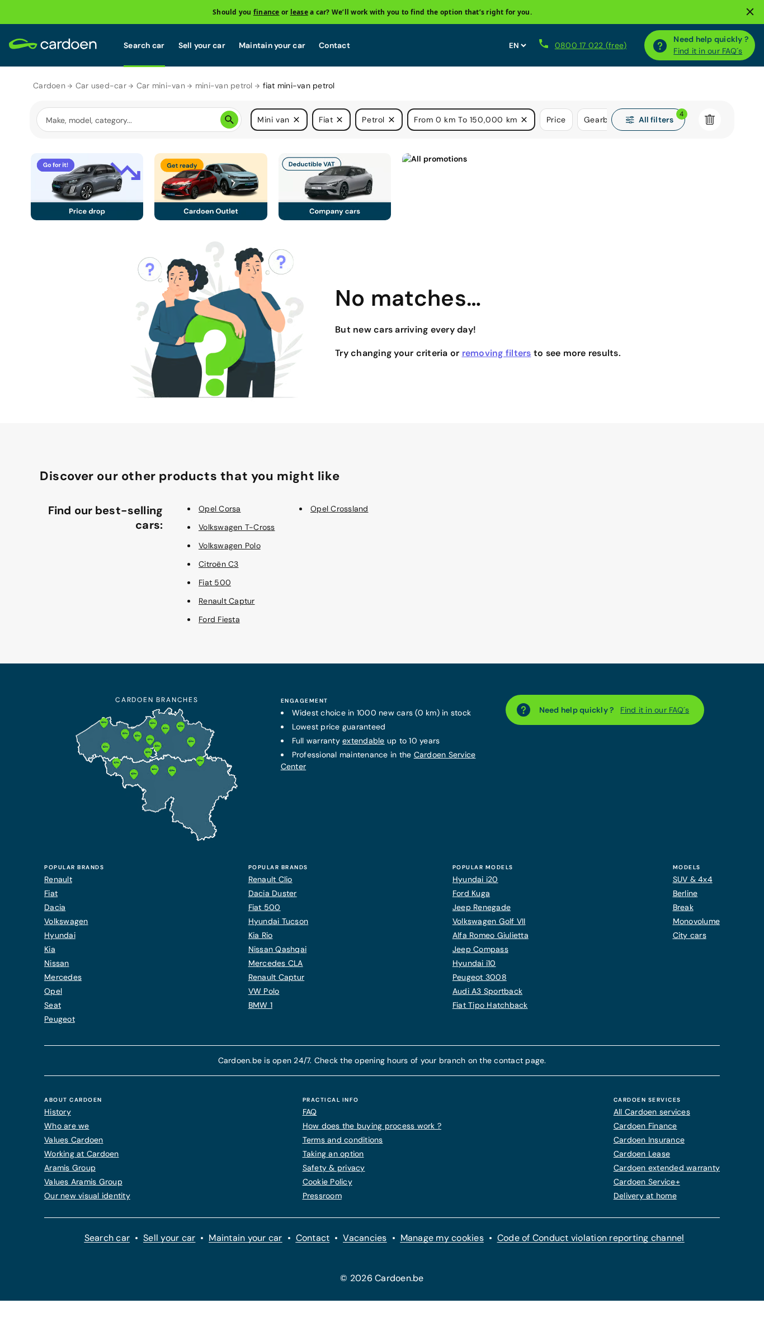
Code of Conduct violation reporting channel (591, 1238)
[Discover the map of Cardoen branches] (157, 838)
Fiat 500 (215, 582)
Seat (52, 1005)
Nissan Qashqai (277, 949)
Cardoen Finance (645, 1126)
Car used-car (101, 85)
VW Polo (264, 991)
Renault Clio (270, 879)
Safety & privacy (334, 1168)
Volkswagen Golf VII (489, 921)
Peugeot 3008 (479, 977)
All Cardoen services (652, 1112)
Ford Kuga (471, 893)
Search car (144, 45)
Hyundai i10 (474, 963)
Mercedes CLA (275, 963)
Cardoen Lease (642, 1154)
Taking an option (333, 1154)
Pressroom (322, 1196)
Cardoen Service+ (647, 1182)
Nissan (56, 963)
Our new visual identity (87, 1196)
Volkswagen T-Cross (237, 527)
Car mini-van (160, 85)
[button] (296, 119)
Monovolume (696, 921)
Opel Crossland (339, 509)
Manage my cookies (442, 1238)
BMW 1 (260, 1005)
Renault (58, 879)
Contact (334, 45)
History (57, 1112)
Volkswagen (66, 921)
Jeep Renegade (481, 907)
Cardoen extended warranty (667, 1168)
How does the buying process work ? (372, 1126)
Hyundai (60, 935)
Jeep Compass (480, 949)
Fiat (51, 893)
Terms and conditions (343, 1140)
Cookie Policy (327, 1182)
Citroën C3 (219, 564)
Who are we (66, 1126)
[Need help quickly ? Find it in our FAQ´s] (660, 45)
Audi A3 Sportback (487, 991)
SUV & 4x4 (693, 879)
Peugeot (59, 1019)
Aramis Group (70, 1168)
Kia (49, 949)
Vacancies (364, 1238)
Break (683, 907)
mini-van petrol (224, 85)
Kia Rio (260, 935)
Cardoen (49, 85)
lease (299, 12)
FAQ (310, 1112)
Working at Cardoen (81, 1154)
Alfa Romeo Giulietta (490, 935)
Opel (53, 991)
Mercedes (63, 977)
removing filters (496, 353)
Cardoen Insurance (649, 1140)
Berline (685, 893)
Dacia (54, 907)
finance (266, 12)
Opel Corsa (220, 509)
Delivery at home (645, 1196)
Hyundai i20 (475, 879)
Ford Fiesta (219, 619)
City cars (689, 935)
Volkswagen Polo (230, 546)
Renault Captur (227, 601)
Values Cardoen (73, 1140)
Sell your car (201, 45)
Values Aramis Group (83, 1182)
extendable (363, 741)
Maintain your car (272, 45)
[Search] (229, 120)
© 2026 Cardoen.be (381, 1278)
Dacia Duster (272, 893)
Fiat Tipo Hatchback (490, 1005)
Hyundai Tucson (278, 921)
